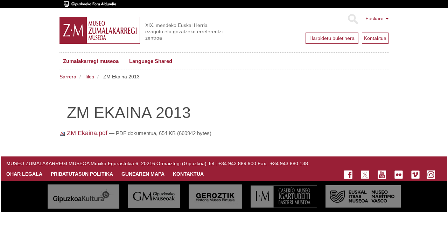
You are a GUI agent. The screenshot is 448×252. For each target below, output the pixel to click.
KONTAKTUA (188, 174)
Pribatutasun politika (82, 174)
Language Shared (150, 61)
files (89, 76)
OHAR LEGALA (24, 174)
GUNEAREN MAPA (142, 174)
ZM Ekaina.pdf (87, 133)
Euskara (375, 18)
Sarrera (67, 76)
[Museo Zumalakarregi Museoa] (99, 30)
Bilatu (352, 19)
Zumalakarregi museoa (91, 61)
